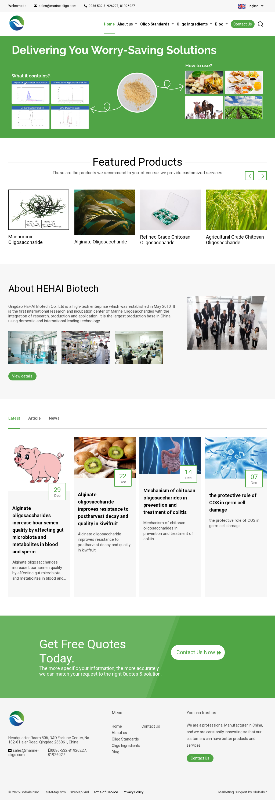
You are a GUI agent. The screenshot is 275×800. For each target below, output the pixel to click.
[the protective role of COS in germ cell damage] (236, 458)
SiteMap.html (56, 792)
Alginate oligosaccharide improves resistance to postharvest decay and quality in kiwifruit (104, 542)
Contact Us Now (195, 652)
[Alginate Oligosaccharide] (104, 212)
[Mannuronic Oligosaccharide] (38, 210)
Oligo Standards (125, 739)
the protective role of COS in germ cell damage (234, 523)
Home (117, 726)
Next (252, 88)
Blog (115, 752)
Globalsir (260, 792)
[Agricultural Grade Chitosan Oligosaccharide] (236, 210)
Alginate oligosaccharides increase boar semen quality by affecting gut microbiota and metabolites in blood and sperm (37, 570)
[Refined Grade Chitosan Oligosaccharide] (170, 210)
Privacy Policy (133, 792)
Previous (23, 88)
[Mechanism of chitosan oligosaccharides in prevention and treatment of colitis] (170, 455)
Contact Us (242, 24)
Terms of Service (105, 792)
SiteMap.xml (79, 792)
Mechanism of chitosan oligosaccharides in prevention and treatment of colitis (168, 530)
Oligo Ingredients (126, 745)
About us (119, 733)
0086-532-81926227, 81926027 (112, 6)
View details (22, 376)
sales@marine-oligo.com (57, 6)
